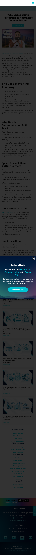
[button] (33, 3)
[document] (18, 277)
